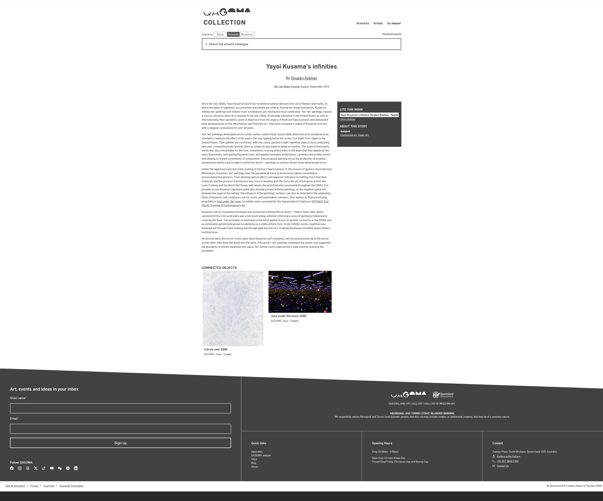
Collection (225, 22)
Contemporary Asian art (354, 135)
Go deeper (394, 23)
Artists (378, 23)
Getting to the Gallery (508, 456)
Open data (256, 451)
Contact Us (503, 465)
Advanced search (391, 33)
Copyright (49, 485)
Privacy (34, 485)
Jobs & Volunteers (15, 485)
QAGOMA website (261, 455)
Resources (247, 34)
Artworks (362, 23)
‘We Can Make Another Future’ (291, 86)
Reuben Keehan (304, 77)
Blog (253, 462)
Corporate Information (71, 485)
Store (254, 459)
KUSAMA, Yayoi (212, 354)
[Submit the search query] (204, 44)
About (254, 466)
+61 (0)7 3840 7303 (508, 461)
